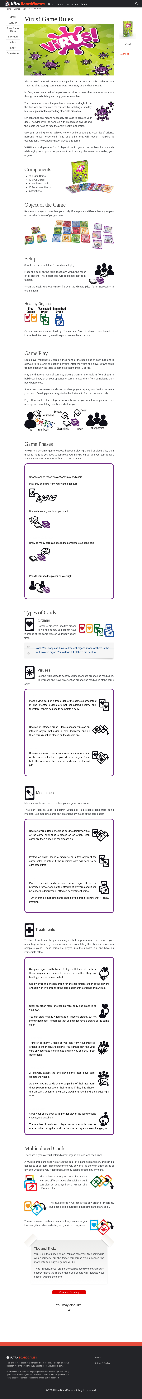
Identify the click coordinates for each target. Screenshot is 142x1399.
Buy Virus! (13, 36)
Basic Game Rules (13, 29)
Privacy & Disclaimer (104, 1363)
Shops (83, 3)
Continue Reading (69, 1292)
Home (8, 9)
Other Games (13, 53)
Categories (72, 3)
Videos (13, 42)
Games (59, 3)
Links (13, 47)
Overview (12, 23)
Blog (50, 3)
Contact (98, 1357)
